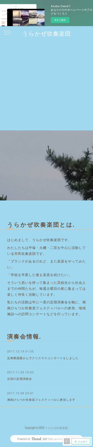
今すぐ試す (60, 20)
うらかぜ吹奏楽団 (46, 33)
